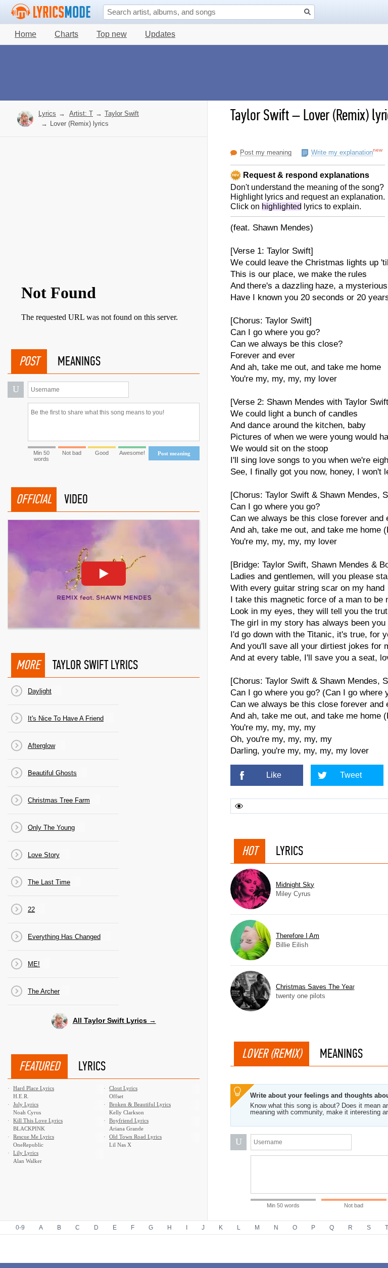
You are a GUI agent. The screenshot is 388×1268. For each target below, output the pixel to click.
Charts (66, 34)
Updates (160, 34)
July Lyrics (25, 1104)
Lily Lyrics (25, 1153)
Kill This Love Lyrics (38, 1120)
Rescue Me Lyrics (33, 1137)
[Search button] (307, 12)
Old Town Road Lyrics (135, 1137)
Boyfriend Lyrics (129, 1120)
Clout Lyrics (123, 1088)
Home (25, 34)
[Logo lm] (51, 12)
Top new (111, 34)
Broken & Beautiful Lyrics (140, 1104)
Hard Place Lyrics (33, 1088)
